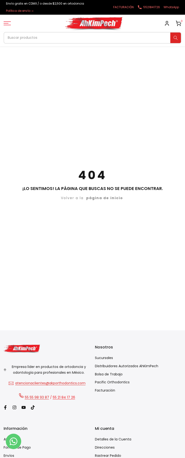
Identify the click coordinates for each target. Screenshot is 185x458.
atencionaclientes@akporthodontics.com (50, 383)
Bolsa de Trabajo (109, 374)
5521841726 (151, 7)
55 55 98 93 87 (37, 397)
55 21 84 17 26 (64, 397)
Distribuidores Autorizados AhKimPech (126, 366)
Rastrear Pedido (108, 455)
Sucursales (104, 357)
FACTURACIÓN (123, 7)
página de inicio (104, 198)
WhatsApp (171, 7)
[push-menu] (7, 23)
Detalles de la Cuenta (113, 439)
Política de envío (18, 11)
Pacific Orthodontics (112, 382)
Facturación (105, 390)
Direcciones (105, 447)
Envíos (9, 455)
